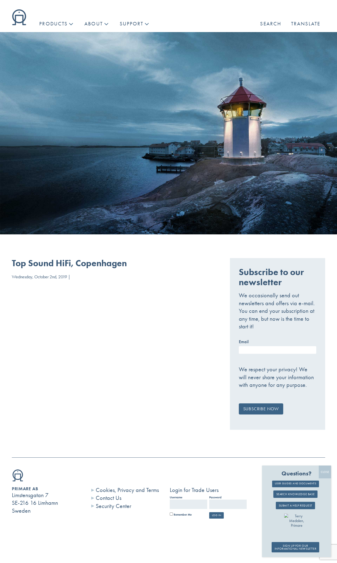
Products (53, 24)
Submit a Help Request (295, 505)
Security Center (113, 506)
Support (132, 24)
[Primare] (19, 23)
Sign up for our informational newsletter (295, 547)
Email (244, 341)
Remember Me (182, 514)
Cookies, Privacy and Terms (127, 490)
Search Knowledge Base (295, 494)
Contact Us (108, 497)
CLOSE (325, 472)
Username (176, 497)
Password (215, 497)
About (93, 24)
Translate (305, 24)
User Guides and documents (296, 483)
